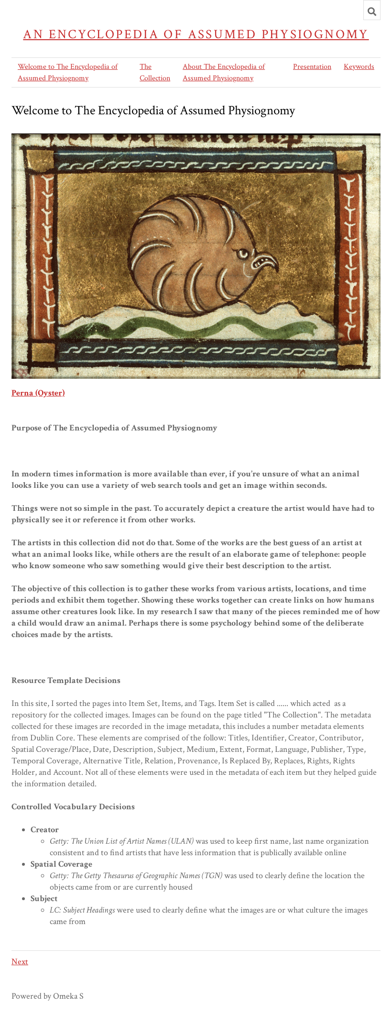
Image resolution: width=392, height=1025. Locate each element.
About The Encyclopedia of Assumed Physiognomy (224, 72)
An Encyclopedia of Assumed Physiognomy (196, 34)
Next (19, 961)
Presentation (312, 67)
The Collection (155, 72)
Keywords (359, 67)
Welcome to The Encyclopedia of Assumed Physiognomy (68, 72)
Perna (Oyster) (38, 392)
